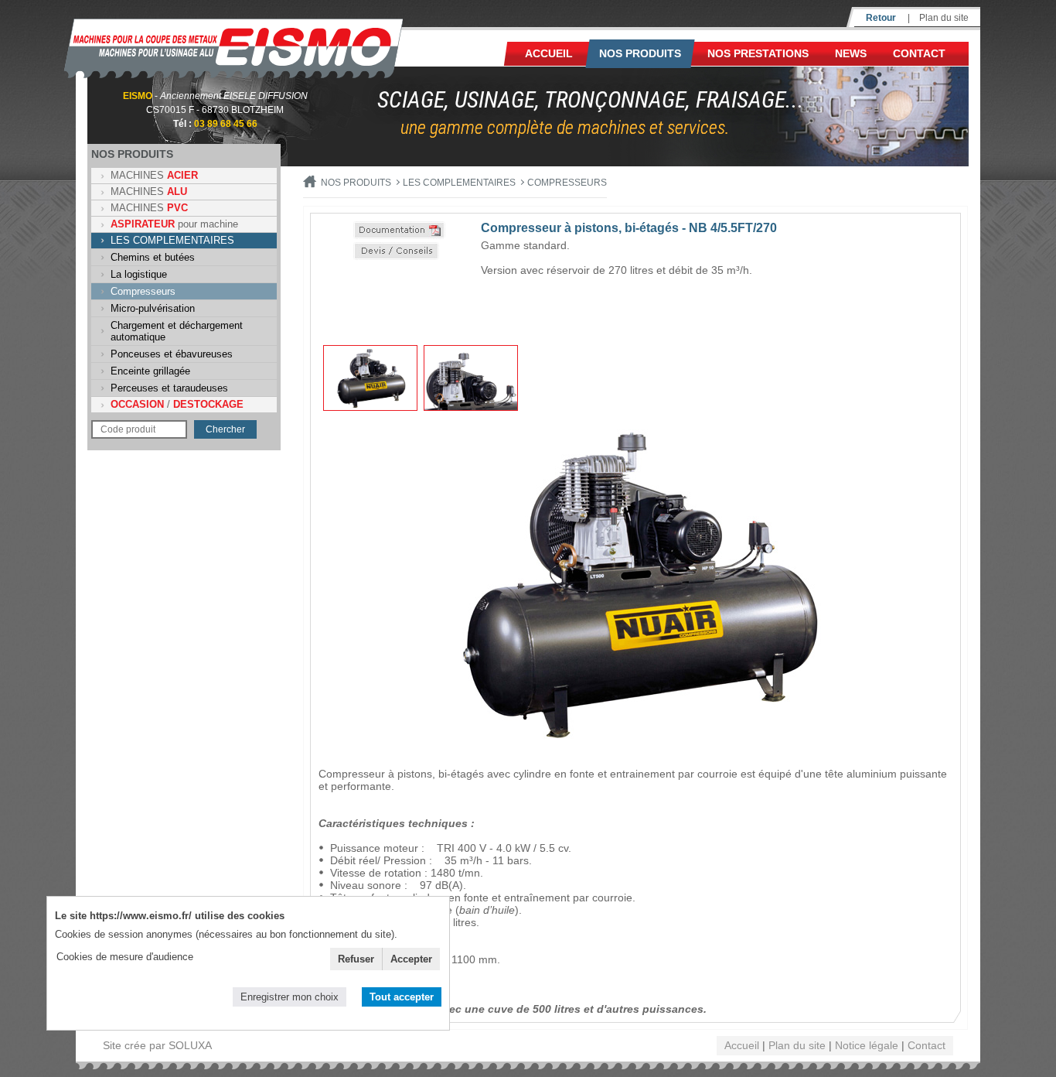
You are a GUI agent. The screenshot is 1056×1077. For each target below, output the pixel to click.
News (851, 53)
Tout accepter (402, 997)
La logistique (139, 274)
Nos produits (640, 53)
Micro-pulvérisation (153, 308)
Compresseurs (143, 291)
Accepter (411, 959)
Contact (919, 53)
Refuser (356, 959)
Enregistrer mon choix (289, 997)
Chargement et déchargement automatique (177, 331)
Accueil (549, 53)
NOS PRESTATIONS (758, 53)
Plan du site (944, 17)
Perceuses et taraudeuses (169, 388)
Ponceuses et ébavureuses (172, 354)
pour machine (174, 224)
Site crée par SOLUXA (157, 1045)
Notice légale (866, 1045)
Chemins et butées (153, 257)
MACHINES (154, 175)
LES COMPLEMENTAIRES (172, 240)
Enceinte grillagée (150, 371)
